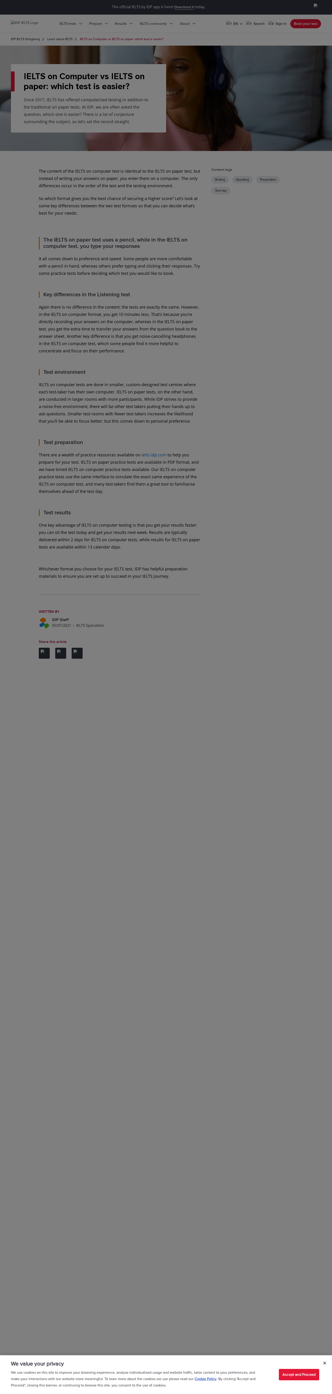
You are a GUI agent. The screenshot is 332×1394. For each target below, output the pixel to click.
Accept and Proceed (299, 1374)
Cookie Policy (206, 1379)
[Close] (325, 1363)
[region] (166, 1374)
